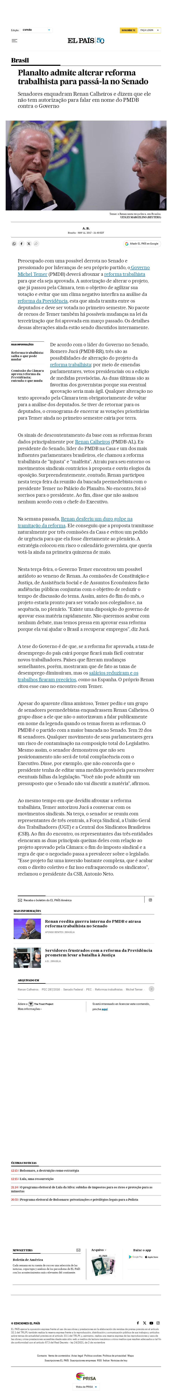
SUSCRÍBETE (129, 30)
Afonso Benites (54, 932)
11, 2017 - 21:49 (91, 233)
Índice (106, 1360)
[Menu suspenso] (14, 40)
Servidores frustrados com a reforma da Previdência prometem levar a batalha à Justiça (98, 953)
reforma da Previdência (43, 301)
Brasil (20, 60)
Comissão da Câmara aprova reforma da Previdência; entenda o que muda (27, 375)
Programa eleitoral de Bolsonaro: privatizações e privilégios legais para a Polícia (79, 1200)
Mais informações (29, 1009)
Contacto (42, 1355)
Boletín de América (28, 1260)
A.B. (47, 961)
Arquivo (97, 1250)
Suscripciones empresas (83, 1360)
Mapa (131, 1355)
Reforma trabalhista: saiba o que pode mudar (27, 356)
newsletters (23, 1250)
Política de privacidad (114, 1355)
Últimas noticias (24, 1163)
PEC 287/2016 (51, 989)
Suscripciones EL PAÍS (57, 1360)
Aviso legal (77, 1355)
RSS (99, 1360)
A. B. (86, 228)
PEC (89, 989)
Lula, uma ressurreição (37, 1179)
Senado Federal (73, 989)
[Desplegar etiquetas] (151, 989)
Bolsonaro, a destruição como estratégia (49, 1170)
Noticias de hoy (119, 1360)
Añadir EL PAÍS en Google (144, 243)
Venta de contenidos (59, 1355)
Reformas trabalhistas (108, 989)
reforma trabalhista (124, 274)
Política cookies (93, 1355)
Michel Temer (134, 989)
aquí (105, 1009)
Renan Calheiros (92, 442)
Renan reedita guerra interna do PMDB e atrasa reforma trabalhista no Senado (93, 924)
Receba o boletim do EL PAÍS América (48, 900)
